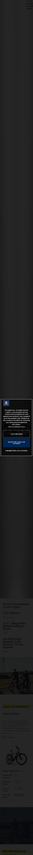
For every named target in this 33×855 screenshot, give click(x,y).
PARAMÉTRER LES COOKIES (16, 450)
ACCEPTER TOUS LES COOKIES (16, 442)
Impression (22, 426)
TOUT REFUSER (16, 434)
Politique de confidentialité (14, 426)
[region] (16, 427)
